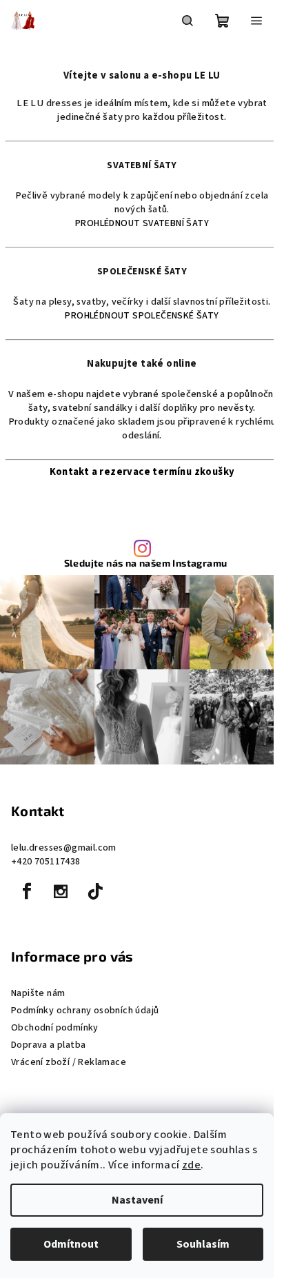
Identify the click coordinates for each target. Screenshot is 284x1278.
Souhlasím (203, 1244)
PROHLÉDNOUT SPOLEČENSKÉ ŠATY (142, 316)
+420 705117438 (46, 862)
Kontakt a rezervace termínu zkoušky (142, 472)
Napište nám (38, 993)
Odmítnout (71, 1244)
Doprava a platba (48, 1045)
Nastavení (137, 1200)
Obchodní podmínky (55, 1028)
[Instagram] (61, 891)
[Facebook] (27, 891)
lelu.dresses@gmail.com (63, 848)
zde (191, 1165)
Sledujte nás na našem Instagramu (145, 563)
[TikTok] (95, 891)
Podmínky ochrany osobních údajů (85, 1010)
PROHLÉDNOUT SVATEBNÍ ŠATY (142, 223)
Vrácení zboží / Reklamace (68, 1062)
